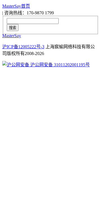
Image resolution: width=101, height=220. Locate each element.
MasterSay (11, 35)
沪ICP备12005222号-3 (23, 46)
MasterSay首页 (16, 6)
